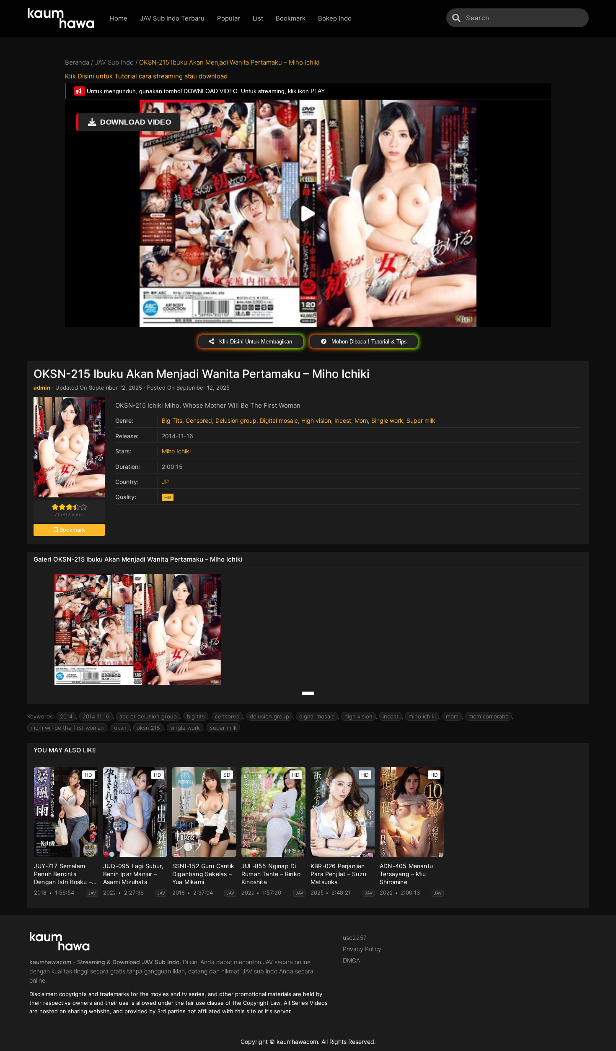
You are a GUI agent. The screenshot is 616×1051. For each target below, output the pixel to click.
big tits (196, 716)
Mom (361, 420)
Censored (199, 420)
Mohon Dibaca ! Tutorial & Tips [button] (368, 341)
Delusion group (235, 420)
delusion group (269, 716)
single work (185, 727)
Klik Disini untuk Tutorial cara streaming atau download (146, 76)
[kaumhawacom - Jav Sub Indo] (62, 18)
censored (227, 716)
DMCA (351, 960)
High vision (316, 420)
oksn (120, 727)
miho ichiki (422, 716)
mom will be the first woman (67, 727)
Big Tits (172, 420)
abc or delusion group (148, 716)
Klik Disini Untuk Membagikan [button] (254, 341)
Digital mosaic (279, 420)
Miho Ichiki (176, 451)
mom (452, 716)
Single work (387, 420)
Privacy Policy (362, 948)
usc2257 (355, 937)
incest (391, 716)
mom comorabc (488, 716)
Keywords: (40, 716)
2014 (66, 716)
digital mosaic (316, 716)
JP (165, 481)
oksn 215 (148, 727)
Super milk (420, 420)
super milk (223, 727)
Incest (342, 420)
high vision (358, 716)
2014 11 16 (96, 716)
